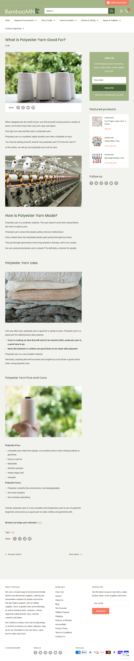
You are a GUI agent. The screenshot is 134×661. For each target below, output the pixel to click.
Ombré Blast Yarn (112, 141)
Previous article (14, 554)
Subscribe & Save (118, 3)
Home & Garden (67, 20)
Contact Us (60, 636)
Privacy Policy (61, 628)
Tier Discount (61, 608)
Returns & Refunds (63, 620)
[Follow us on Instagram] (101, 183)
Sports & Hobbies (110, 20)
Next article (74, 554)
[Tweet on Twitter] (28, 107)
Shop (7, 20)
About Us (59, 600)
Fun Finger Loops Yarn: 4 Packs (115, 122)
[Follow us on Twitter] (96, 183)
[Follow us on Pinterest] (106, 183)
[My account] (121, 10)
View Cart (59, 592)
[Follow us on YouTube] (111, 183)
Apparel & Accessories (24, 20)
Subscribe (109, 88)
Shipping (59, 616)
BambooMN (109, 118)
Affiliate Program (62, 612)
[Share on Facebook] (18, 107)
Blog (57, 604)
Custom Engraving (13, 28)
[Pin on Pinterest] (23, 107)
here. (39, 522)
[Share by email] (33, 107)
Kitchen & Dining (88, 20)
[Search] (111, 11)
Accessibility (60, 624)
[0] (126, 10)
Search (58, 596)
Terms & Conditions (63, 632)
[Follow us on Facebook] (91, 183)
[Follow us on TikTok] (116, 183)
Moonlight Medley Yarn (114, 158)
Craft (7, 45)
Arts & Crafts (46, 20)
